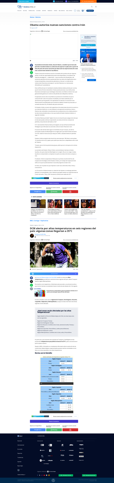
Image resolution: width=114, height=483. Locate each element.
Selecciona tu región (24, 1)
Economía (38, 10)
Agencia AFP (34, 28)
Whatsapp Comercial (66, 475)
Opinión (55, 10)
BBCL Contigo (69, 10)
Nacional (25, 10)
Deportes (44, 10)
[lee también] (40, 293)
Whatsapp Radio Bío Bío (90, 475)
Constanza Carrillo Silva (40, 234)
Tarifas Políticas (21, 474)
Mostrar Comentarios (54, 183)
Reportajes (20, 466)
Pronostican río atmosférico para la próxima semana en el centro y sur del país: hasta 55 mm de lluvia (62, 291)
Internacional (32, 10)
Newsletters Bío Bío (59, 1)
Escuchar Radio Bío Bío (89, 1)
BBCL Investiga (62, 10)
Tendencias (50, 10)
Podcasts (19, 10)
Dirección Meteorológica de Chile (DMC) (46, 277)
